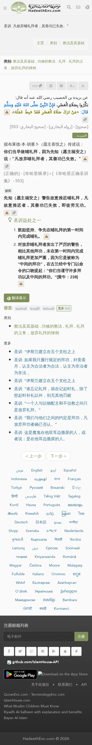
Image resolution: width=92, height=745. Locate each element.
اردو (53, 470)
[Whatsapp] (31, 651)
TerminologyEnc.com (48, 694)
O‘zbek (21, 591)
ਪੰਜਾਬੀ (27, 608)
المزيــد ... (80, 135)
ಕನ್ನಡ (76, 574)
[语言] (87, 8)
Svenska (32, 530)
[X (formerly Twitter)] (20, 651)
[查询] (69, 8)
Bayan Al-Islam (15, 717)
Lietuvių (18, 548)
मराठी (43, 608)
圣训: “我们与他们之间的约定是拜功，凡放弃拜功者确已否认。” (51, 421)
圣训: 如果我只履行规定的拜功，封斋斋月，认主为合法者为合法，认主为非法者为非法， (51, 366)
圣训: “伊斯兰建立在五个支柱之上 (44, 351)
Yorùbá (75, 539)
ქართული (68, 591)
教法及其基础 (73, 43)
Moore (54, 565)
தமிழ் (50, 513)
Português (51, 504)
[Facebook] (9, 651)
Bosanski (57, 487)
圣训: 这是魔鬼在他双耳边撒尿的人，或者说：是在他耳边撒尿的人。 (50, 436)
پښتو (57, 522)
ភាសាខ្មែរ (49, 600)
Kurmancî (61, 608)
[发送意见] (7, 112)
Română (69, 556)
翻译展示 (18, 298)
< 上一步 (34, 456)
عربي (20, 470)
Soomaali (72, 548)
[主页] (5, 7)
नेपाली (58, 539)
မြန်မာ (66, 513)
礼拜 (62, 61)
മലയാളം (75, 504)
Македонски (25, 600)
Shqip (13, 530)
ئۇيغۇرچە (40, 479)
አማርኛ (52, 530)
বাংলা (57, 479)
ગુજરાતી (17, 539)
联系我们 (65, 684)
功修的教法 (46, 61)
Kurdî (14, 504)
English (37, 470)
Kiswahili (32, 513)
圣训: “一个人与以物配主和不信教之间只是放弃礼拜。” (51, 407)
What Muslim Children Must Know (31, 706)
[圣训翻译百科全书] (35, 7)
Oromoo (58, 574)
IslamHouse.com (17, 700)
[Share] (51, 86)
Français (74, 479)
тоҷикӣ (21, 556)
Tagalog (74, 496)
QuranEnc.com (16, 694)
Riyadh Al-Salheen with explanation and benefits (43, 712)
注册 (81, 636)
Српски (52, 548)
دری (35, 548)
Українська (44, 591)
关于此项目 (40, 684)
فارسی (30, 496)
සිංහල (76, 487)
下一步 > (58, 456)
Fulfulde (18, 574)
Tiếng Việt (52, 496)
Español (70, 470)
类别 (53, 43)
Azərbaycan (66, 582)
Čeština (35, 565)
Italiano (38, 574)
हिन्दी (15, 496)
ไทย (81, 513)
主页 (40, 43)
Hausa (31, 504)
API (84, 684)
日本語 (41, 522)
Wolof (20, 582)
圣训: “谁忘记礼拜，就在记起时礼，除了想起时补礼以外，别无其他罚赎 (51, 392)
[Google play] (54, 651)
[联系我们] (78, 8)
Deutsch (21, 522)
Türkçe (16, 487)
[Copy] (85, 120)
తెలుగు (13, 513)
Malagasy (75, 565)
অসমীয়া (73, 522)
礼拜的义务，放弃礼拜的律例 (49, 330)
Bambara (70, 600)
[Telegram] (43, 651)
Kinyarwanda (45, 556)
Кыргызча (39, 539)
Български (41, 582)
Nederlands (73, 530)
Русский (36, 487)
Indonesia (19, 479)
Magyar (15, 565)
